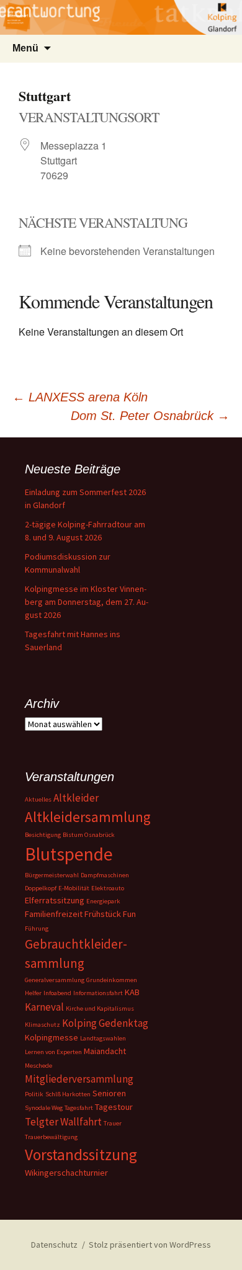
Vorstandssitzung (81, 1155)
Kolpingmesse (51, 1037)
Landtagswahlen (103, 1038)
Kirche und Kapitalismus (100, 1008)
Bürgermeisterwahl (52, 875)
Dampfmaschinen (105, 875)
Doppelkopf (40, 888)
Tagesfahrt (79, 1108)
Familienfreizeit (54, 913)
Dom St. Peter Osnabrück (150, 416)
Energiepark (103, 901)
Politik (34, 1094)
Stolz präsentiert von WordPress (150, 1244)
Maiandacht (105, 1051)
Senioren (109, 1093)
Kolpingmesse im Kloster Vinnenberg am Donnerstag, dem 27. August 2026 (86, 601)
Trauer (113, 1123)
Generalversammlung (54, 980)
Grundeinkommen (111, 980)
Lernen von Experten (53, 1052)
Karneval (44, 1007)
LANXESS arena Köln (80, 397)
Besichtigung (43, 835)
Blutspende (69, 854)
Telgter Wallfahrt (63, 1122)
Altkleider (76, 798)
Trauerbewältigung (51, 1137)
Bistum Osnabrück (89, 835)
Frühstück (102, 913)
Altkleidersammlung (88, 817)
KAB (132, 992)
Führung (36, 928)
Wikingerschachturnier (66, 1172)
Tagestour (114, 1106)
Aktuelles (38, 799)
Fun (129, 913)
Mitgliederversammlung (79, 1079)
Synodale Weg (44, 1108)
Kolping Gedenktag (105, 1023)
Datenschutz (54, 1244)
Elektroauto (107, 888)
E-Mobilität (73, 888)
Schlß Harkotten (68, 1094)
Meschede (38, 1066)
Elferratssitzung (54, 900)
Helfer (33, 993)
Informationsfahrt (98, 993)
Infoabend (57, 993)
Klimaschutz (42, 1025)
